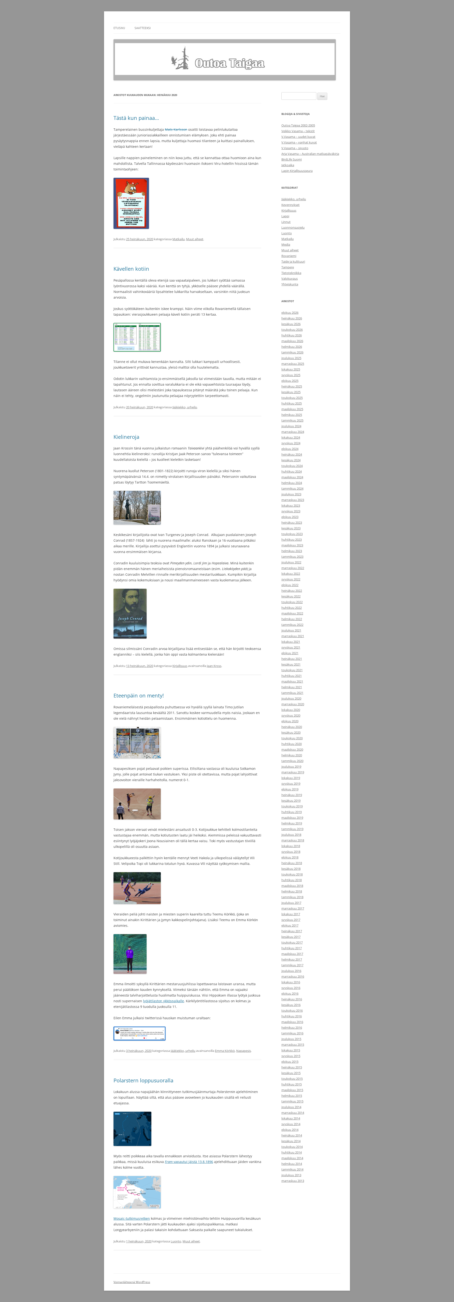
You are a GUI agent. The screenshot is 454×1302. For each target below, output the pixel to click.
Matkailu (178, 239)
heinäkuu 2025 (291, 386)
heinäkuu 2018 (291, 863)
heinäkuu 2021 (291, 659)
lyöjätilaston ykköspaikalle (163, 1001)
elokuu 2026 (289, 312)
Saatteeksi (143, 28)
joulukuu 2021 (291, 630)
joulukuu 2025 (291, 358)
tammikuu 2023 (292, 556)
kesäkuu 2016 (291, 1005)
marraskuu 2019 (292, 772)
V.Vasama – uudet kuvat (298, 137)
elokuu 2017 (289, 925)
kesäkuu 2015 (291, 1073)
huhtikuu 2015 (291, 1084)
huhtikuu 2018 (291, 880)
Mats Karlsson (176, 129)
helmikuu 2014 (291, 1164)
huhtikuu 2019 (291, 812)
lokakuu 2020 (290, 710)
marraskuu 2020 (292, 704)
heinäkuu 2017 (291, 931)
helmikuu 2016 (291, 1027)
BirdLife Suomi (291, 159)
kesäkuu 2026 (291, 324)
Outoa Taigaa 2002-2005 (298, 125)
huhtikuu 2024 (291, 471)
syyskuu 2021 (290, 647)
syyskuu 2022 (290, 579)
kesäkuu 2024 (291, 460)
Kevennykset (290, 205)
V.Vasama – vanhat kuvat (299, 142)
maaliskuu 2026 (292, 341)
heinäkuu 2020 (291, 727)
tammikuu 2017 (292, 965)
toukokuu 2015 (292, 1078)
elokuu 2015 (289, 1061)
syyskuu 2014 (290, 1124)
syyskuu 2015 (290, 1056)
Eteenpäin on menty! (139, 695)
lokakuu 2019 (290, 778)
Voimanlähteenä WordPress (132, 1282)
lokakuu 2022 (290, 573)
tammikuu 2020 (292, 761)
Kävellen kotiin (131, 268)
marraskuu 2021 (292, 636)
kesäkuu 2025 (291, 392)
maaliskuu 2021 (292, 681)
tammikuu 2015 (292, 1101)
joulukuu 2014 (291, 1107)
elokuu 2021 (289, 653)
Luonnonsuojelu (293, 227)
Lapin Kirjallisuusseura (297, 171)
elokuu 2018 (289, 857)
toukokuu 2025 (292, 398)
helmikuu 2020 (291, 755)
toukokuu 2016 (292, 1010)
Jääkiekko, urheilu (184, 407)
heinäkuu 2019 (291, 795)
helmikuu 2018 (291, 891)
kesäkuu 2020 (291, 732)
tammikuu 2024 (292, 488)
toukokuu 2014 (292, 1147)
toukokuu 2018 (292, 874)
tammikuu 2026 (292, 352)
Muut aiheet (194, 239)
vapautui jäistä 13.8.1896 (189, 1161)
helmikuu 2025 (291, 415)
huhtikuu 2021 (291, 676)
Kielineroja (126, 436)
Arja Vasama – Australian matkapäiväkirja (310, 154)
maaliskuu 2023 (292, 545)
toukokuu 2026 (292, 329)
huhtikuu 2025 (291, 403)
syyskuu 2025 (290, 375)
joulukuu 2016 (291, 971)
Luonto (176, 1241)
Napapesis (243, 1051)
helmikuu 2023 (291, 551)
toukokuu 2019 (292, 806)
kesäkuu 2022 (291, 596)
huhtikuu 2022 (291, 607)
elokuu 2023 (289, 517)
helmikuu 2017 (291, 959)
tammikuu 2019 (292, 829)
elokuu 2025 (289, 381)
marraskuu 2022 (292, 568)
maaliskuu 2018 (292, 886)
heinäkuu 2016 (291, 999)
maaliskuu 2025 (292, 409)
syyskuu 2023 (290, 511)
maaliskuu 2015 (292, 1090)
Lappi (285, 216)
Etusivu (119, 28)
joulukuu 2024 (291, 426)
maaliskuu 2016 (292, 1022)
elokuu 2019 (289, 789)
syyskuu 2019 (290, 783)
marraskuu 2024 (292, 432)
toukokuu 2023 (292, 534)
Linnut (286, 222)
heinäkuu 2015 (291, 1067)
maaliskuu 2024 (292, 477)
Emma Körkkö (225, 1051)
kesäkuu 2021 (291, 664)
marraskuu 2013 (292, 1181)
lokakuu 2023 (290, 505)
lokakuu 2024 (290, 437)
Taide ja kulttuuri (293, 261)
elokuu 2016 (289, 993)
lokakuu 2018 (290, 846)
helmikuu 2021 (291, 687)
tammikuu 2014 (292, 1169)
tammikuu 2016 (292, 1033)
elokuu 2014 (289, 1130)
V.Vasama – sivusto (294, 148)
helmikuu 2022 (291, 619)
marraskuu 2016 (292, 976)
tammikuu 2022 (292, 625)
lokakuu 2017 (290, 914)
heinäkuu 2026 (291, 318)
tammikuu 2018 (292, 897)
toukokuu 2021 (292, 670)
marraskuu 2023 (292, 500)
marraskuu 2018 (292, 840)
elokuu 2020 (289, 721)
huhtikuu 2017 (291, 948)
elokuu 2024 (289, 449)
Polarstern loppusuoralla (143, 1080)
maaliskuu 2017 (292, 954)
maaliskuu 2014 (292, 1158)
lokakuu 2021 (290, 642)
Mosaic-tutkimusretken (132, 1218)
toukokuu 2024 (292, 466)
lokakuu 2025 (290, 369)
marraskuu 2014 (292, 1112)
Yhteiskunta (289, 284)
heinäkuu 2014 (291, 1135)
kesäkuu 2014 (291, 1141)
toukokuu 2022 (292, 602)
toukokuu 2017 (292, 942)
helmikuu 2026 (291, 346)
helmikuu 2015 (291, 1095)
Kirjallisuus (179, 666)
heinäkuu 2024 (291, 454)
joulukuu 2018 (291, 834)
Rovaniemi (288, 256)
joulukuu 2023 (291, 494)
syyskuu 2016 (290, 988)
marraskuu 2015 (292, 1044)
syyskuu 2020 (290, 715)
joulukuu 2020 (291, 698)
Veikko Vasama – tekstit (298, 131)
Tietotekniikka (291, 273)
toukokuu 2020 (292, 738)
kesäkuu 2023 (291, 528)
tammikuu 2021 (292, 693)
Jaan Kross (214, 666)
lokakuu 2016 (290, 982)
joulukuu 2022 (291, 562)
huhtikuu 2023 (291, 539)
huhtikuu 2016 (291, 1016)
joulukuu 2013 (291, 1175)
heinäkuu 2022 (291, 590)
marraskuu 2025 (292, 363)
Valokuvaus (289, 278)
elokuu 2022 (289, 585)
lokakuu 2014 (290, 1118)
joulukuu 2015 (291, 1039)
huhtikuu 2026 (291, 335)
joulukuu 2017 (291, 903)
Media (285, 244)
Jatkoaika (287, 165)
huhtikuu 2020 (291, 744)
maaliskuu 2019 (292, 817)
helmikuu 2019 (291, 823)
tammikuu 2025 (292, 420)
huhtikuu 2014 (291, 1152)
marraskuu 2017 (292, 908)
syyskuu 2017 (290, 920)
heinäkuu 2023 (291, 522)
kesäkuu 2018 (291, 869)
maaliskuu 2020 (292, 749)
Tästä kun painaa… (136, 117)
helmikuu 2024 (291, 483)
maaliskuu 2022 (292, 613)
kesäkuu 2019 (291, 800)
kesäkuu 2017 (291, 937)
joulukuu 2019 (291, 766)
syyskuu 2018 (290, 851)
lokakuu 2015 (290, 1050)
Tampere (287, 267)
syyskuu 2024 (290, 443)
